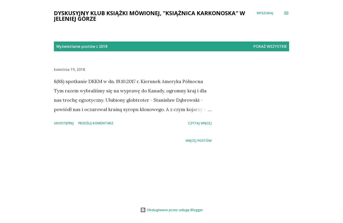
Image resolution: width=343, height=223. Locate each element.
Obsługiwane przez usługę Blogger (174, 210)
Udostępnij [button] (64, 123)
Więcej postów (199, 140)
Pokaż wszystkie (270, 46)
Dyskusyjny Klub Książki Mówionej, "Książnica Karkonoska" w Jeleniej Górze (149, 15)
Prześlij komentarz (95, 123)
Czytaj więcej (200, 123)
